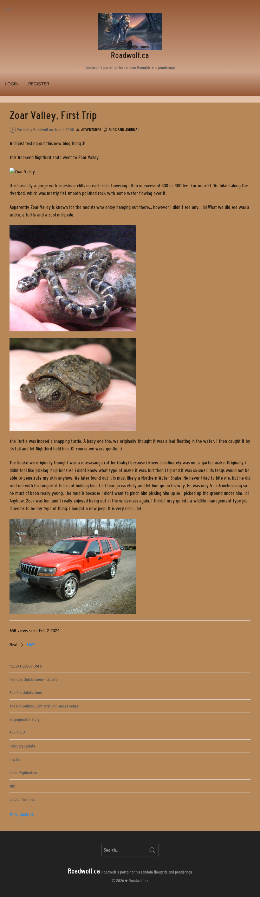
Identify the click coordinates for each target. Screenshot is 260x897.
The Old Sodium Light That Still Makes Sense (44, 706)
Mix (12, 786)
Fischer (15, 759)
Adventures (91, 129)
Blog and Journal (124, 129)
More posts (19, 814)
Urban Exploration (23, 772)
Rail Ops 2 (17, 732)
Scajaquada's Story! (25, 719)
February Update (22, 746)
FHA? (31, 645)
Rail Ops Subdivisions (26, 692)
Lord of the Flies (22, 799)
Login (12, 83)
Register (38, 83)
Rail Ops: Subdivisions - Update (33, 679)
